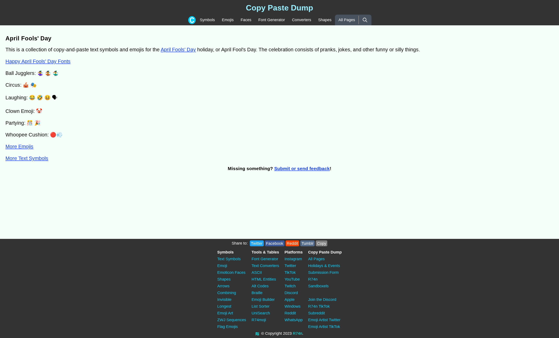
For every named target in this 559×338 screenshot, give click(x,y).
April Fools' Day (178, 49)
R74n (312, 279)
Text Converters (265, 266)
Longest (224, 306)
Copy (321, 243)
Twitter (256, 243)
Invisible (224, 299)
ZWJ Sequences (231, 320)
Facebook (274, 243)
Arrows (223, 286)
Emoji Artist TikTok (324, 326)
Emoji (222, 266)
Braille (257, 293)
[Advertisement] (131, 207)
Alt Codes (260, 286)
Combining (226, 293)
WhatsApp (294, 320)
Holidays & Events (324, 266)
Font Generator (271, 20)
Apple (290, 299)
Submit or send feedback (302, 168)
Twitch (290, 286)
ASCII (257, 272)
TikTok (290, 272)
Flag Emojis (227, 326)
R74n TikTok (319, 306)
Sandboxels (318, 286)
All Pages (346, 20)
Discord (291, 293)
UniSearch (261, 313)
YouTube (292, 279)
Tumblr (308, 243)
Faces (246, 20)
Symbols (207, 20)
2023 (287, 333)
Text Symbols (229, 259)
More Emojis (19, 146)
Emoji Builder (263, 299)
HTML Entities (264, 279)
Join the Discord (322, 299)
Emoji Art (225, 313)
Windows (292, 306)
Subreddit (316, 313)
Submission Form (323, 272)
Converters (301, 20)
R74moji (259, 320)
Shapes (324, 20)
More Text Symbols (26, 158)
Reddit (292, 243)
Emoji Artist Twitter (324, 320)
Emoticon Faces (231, 272)
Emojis (228, 20)
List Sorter (260, 306)
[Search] (365, 20)
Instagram (293, 259)
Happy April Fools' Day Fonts (38, 61)
